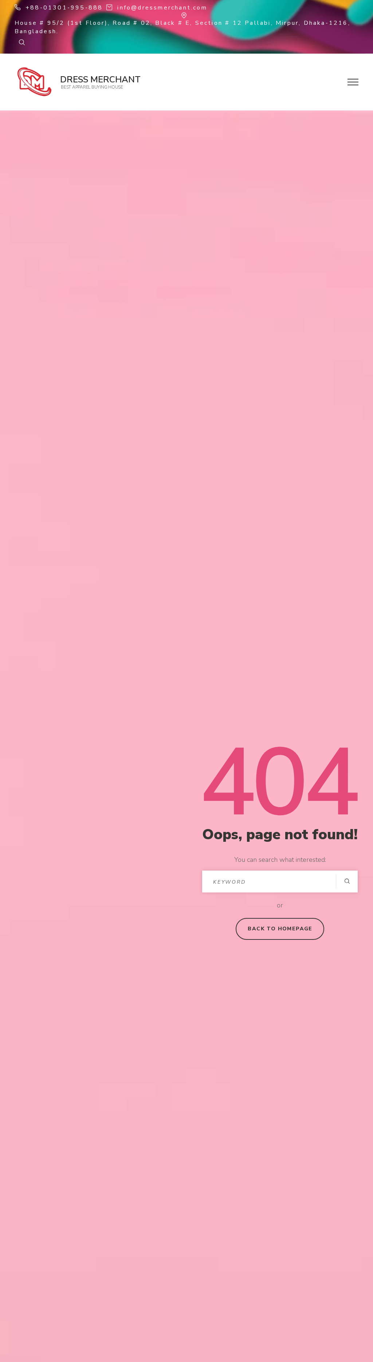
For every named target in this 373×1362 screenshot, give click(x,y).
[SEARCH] (347, 881)
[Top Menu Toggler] (353, 82)
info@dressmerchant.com (162, 8)
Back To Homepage (280, 928)
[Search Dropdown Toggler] (22, 42)
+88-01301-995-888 (64, 8)
